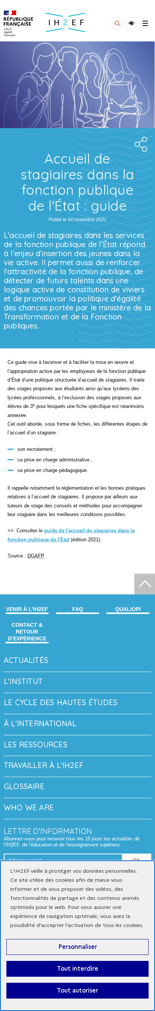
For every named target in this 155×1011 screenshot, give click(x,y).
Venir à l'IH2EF (27, 609)
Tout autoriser (77, 990)
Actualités (26, 660)
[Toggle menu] (145, 23)
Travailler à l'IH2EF (43, 765)
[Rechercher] (117, 23)
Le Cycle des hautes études (60, 702)
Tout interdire (77, 968)
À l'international (40, 723)
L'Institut (23, 681)
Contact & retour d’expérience (27, 631)
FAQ (77, 609)
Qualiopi (128, 609)
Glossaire (24, 786)
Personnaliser (77, 946)
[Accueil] (18, 24)
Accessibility (131, 23)
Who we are (29, 807)
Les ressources (35, 744)
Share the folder (139, 144)
